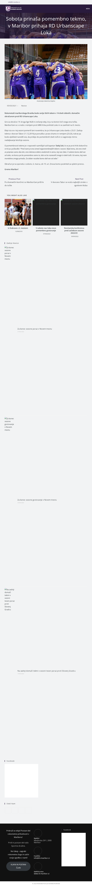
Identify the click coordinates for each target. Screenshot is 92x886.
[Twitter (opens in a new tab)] (77, 2)
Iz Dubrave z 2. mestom (18, 228)
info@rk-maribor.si (14, 2)
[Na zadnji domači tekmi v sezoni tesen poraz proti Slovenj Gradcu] (10, 672)
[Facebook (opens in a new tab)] (81, 2)
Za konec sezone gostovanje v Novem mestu (37, 500)
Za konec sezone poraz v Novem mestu (35, 329)
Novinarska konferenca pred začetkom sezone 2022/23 (74, 230)
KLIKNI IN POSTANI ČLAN (18, 866)
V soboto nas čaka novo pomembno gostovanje (46, 229)
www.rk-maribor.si (41, 873)
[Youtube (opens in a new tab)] (86, 2)
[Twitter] (8, 810)
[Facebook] (15, 810)
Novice (24, 106)
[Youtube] (28, 810)
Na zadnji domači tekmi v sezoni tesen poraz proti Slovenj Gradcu (47, 671)
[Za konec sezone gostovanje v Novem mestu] (10, 501)
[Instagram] (22, 810)
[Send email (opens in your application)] (89, 2)
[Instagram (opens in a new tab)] (84, 2)
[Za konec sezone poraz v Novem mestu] (10, 330)
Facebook (10, 761)
